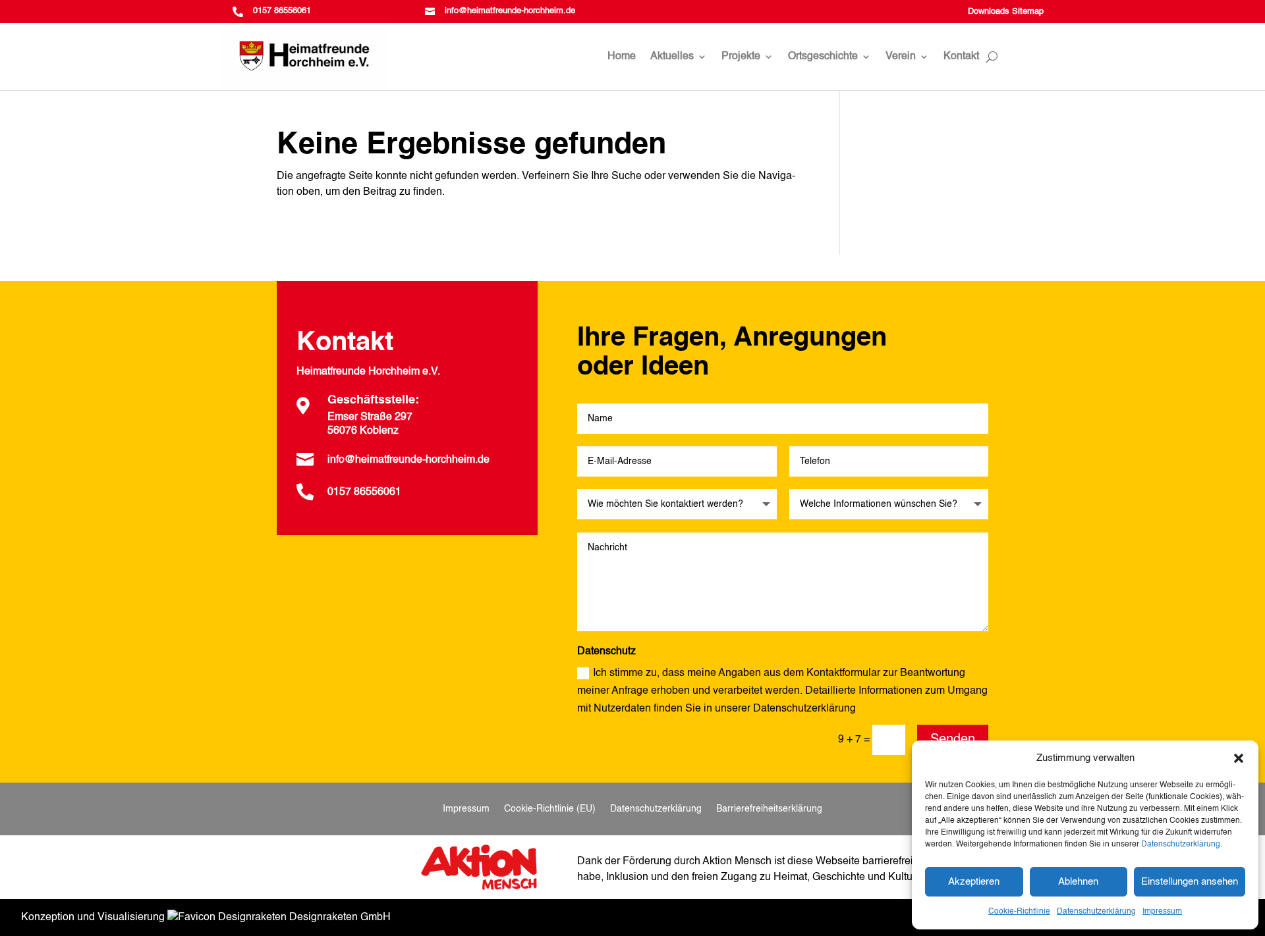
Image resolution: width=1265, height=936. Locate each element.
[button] (1238, 758)
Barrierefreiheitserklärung (769, 809)
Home (621, 57)
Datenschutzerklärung (1180, 844)
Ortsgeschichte (823, 57)
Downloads (988, 11)
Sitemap (1028, 11)
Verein (901, 57)
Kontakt (961, 57)
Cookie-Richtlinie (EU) (550, 809)
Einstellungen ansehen (1189, 882)
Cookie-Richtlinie (1019, 912)
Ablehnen (1078, 882)
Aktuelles (672, 57)
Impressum (1162, 912)
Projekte (740, 57)
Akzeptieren (973, 882)
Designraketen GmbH (339, 917)
